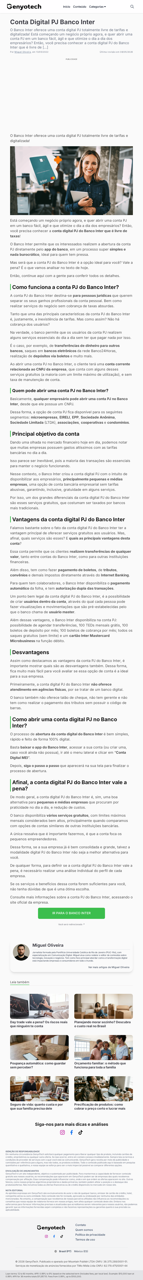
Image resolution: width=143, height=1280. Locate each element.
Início (66, 6)
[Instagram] (62, 1132)
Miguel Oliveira (22, 52)
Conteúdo (79, 6)
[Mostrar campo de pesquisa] (132, 6)
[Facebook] (71, 1132)
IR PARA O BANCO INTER (71, 913)
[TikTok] (80, 1132)
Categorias (96, 6)
